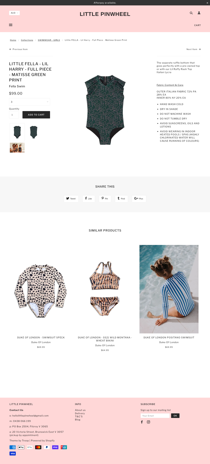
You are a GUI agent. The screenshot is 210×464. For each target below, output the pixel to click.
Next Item (192, 49)
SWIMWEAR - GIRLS (49, 40)
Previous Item (20, 49)
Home (13, 40)
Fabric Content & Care (170, 85)
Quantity (14, 108)
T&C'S (79, 416)
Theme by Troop (19, 440)
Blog (77, 419)
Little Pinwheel (105, 14)
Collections (27, 40)
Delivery (80, 413)
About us (80, 410)
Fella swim (17, 86)
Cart (197, 25)
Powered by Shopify (43, 440)
